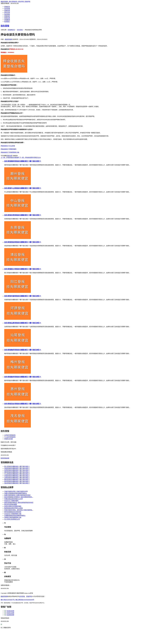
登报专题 (7, 18)
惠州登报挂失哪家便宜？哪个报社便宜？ (26, 377)
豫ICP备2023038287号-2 (8, 599)
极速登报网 (8, 39)
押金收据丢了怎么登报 (8, 146)
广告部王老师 (10, 613)
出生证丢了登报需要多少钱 (12, 513)
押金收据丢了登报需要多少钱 (10, 152)
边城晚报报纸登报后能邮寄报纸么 (15, 515)
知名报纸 (7, 14)
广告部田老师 (10, 615)
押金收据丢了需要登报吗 (8, 149)
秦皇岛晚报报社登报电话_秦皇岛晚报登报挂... (18, 497)
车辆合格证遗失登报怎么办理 (13, 499)
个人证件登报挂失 (10, 437)
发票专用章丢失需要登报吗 (12, 506)
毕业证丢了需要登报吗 (11, 500)
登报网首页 (11, 30)
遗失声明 (7, 12)
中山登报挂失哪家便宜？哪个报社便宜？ (26, 188)
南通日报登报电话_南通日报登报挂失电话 (17, 495)
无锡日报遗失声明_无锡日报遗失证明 (16, 491)
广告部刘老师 (10, 611)
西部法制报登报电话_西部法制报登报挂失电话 (18, 502)
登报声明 (7, 10)
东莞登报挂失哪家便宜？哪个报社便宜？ (26, 215)
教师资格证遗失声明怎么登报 (13, 508)
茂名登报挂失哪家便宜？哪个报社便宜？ (26, 404)
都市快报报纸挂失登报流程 (12, 512)
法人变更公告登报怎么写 (12, 519)
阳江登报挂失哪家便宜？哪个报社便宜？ (26, 269)
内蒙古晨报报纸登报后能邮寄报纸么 (15, 493)
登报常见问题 (8, 439)
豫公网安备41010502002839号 (25, 599)
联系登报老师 (5, 458)
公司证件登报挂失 (10, 435)
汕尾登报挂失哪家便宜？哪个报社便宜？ (26, 323)
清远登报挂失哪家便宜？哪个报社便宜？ (26, 242)
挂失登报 (7, 8)
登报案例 (7, 19)
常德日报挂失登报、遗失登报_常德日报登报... (18, 510)
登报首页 (7, 6)
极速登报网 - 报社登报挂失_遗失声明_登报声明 (15, 1)
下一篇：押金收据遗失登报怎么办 (30, 157)
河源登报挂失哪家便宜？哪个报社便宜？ (26, 296)
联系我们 (7, 21)
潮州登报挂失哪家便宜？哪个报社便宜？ (26, 161)
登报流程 (7, 16)
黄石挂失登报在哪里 (10, 504)
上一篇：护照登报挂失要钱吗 (10, 157)
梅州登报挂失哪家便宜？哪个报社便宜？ (26, 350)
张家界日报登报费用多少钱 (12, 517)
